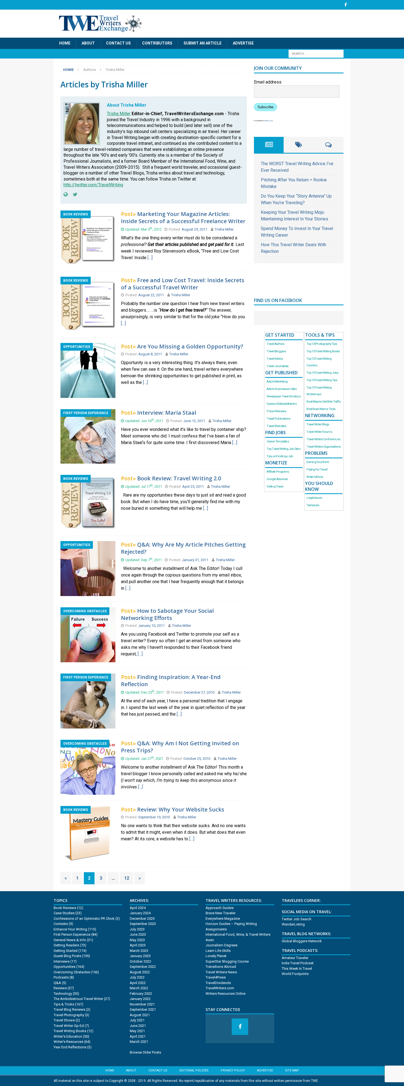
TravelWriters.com (220, 988)
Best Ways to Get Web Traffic (323, 401)
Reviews (60, 988)
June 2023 (138, 934)
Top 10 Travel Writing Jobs (322, 373)
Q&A (57, 983)
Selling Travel (275, 486)
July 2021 (137, 1020)
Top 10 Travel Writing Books (323, 351)
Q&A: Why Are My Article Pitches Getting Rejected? (183, 548)
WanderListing (293, 924)
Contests (61, 924)
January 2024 (140, 913)
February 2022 (141, 993)
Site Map (292, 1070)
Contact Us (118, 43)
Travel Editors (275, 359)
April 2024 (138, 908)
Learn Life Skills (218, 951)
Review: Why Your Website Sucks (180, 809)
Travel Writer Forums (319, 432)
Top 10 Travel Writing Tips (321, 380)
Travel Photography (69, 1015)
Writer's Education (68, 1036)
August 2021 (140, 1015)
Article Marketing (277, 381)
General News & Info (70, 940)
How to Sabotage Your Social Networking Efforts (167, 614)
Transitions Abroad (221, 967)
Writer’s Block (314, 477)
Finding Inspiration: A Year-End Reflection (171, 680)
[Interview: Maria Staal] (87, 460)
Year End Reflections (70, 1047)
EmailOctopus (268, 120)
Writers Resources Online (225, 993)
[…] (150, 257)
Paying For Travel (316, 469)
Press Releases (276, 411)
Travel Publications (278, 418)
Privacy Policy (233, 1070)
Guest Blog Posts (67, 956)
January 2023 (140, 956)
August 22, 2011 (151, 295)
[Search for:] (316, 53)
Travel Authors (275, 344)
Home (64, 43)
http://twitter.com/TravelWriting (93, 184)
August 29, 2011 (195, 229)
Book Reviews (65, 908)
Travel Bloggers (276, 351)
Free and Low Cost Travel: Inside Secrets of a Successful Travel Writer (182, 283)
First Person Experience (72, 934)
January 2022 (140, 999)
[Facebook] (345, 5)
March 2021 (139, 1042)
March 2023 (139, 951)
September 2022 (143, 967)
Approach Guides (220, 908)
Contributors (157, 43)
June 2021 (138, 1026)
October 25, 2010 (197, 759)
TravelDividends (218, 983)
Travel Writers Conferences (323, 439)
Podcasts (61, 977)
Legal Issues (314, 498)
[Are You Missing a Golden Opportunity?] (87, 394)
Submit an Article (203, 43)
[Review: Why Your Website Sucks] (87, 857)
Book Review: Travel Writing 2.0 (179, 478)
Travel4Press (216, 977)
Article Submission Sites (282, 389)
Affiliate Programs (278, 471)
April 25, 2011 (193, 486)
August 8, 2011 (150, 354)
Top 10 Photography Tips (321, 344)
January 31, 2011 (195, 560)
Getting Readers (66, 945)
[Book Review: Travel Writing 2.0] (87, 526)
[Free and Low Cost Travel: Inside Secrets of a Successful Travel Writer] (87, 328)
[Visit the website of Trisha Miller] (65, 194)
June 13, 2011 (194, 421)
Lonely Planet (216, 956)
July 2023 (137, 929)
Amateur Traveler (295, 958)
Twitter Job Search (296, 919)
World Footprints (295, 974)
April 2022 (138, 983)
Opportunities (64, 967)
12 (126, 878)
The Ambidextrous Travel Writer (78, 999)
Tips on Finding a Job (280, 456)
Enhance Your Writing (70, 929)
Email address (267, 82)
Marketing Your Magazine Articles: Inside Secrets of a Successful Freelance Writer (183, 217)
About (88, 43)
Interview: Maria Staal (166, 412)
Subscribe (265, 107)
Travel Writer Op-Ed (69, 1026)
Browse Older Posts (145, 1052)
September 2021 (143, 1009)
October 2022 (140, 961)
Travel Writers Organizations (323, 446)
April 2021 (138, 1036)
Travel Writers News (221, 972)
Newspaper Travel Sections (283, 396)
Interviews (62, 961)
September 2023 (143, 924)
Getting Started (66, 951)
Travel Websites (276, 426)
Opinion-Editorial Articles (281, 404)
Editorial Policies (194, 1070)
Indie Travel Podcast (298, 963)
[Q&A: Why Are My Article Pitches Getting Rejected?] (87, 592)
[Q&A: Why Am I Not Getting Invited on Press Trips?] (87, 791)
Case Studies (64, 913)
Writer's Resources (68, 1042)
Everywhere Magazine (223, 918)
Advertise (243, 43)
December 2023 (142, 918)
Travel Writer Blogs (317, 424)
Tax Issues (312, 505)
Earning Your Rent (317, 462)
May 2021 (137, 1031)
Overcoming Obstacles (72, 972)
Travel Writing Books (70, 1031)
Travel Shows (64, 1020)
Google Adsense (277, 479)
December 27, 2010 (199, 692)
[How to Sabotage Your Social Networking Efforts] (87, 658)
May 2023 (137, 940)
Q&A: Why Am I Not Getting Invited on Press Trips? (180, 746)
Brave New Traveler (221, 913)
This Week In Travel (297, 968)
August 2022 (140, 972)
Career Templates (278, 441)
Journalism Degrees (221, 945)
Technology (63, 993)
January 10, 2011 (151, 626)
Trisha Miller (119, 113)
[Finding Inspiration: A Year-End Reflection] (87, 725)
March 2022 (139, 988)
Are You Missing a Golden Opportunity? (190, 346)
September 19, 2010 (154, 817)
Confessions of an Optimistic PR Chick (84, 918)
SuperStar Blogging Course (227, 961)
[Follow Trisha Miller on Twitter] (73, 194)
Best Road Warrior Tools (320, 409)
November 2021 (142, 1004)
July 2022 (137, 977)
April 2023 (138, 945)
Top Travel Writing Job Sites (283, 449)
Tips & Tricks (64, 1004)
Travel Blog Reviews (69, 1009)
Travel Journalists (277, 366)
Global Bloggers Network (302, 941)
